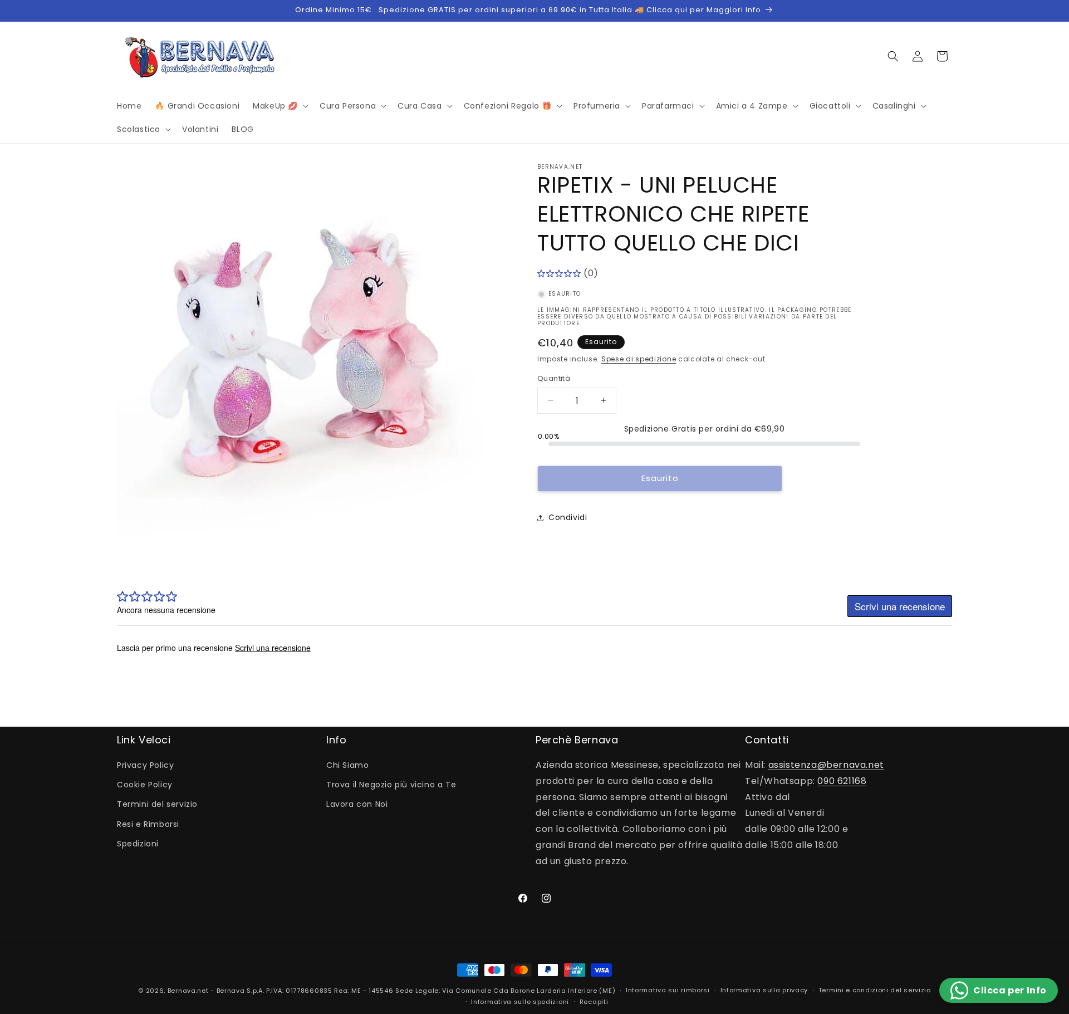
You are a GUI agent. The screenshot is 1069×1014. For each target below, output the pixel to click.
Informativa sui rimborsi (668, 990)
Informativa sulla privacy (764, 990)
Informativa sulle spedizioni (520, 1001)
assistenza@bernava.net (826, 764)
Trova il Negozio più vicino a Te (391, 784)
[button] (279, 105)
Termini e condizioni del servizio (874, 990)
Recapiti (594, 1001)
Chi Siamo (347, 765)
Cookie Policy (145, 784)
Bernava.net (188, 990)
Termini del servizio (157, 804)
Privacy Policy (145, 765)
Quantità (553, 378)
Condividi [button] (567, 517)
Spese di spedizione (638, 359)
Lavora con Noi (357, 804)
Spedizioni (138, 843)
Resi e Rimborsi (148, 824)
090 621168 (841, 781)
